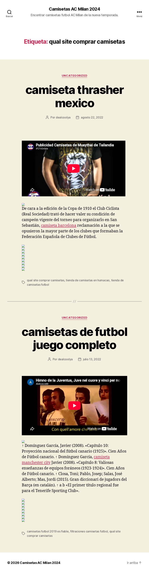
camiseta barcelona (58, 225)
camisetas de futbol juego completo (74, 338)
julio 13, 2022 (92, 359)
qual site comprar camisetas (45, 280)
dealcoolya (63, 117)
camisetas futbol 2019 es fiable (48, 531)
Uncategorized (74, 75)
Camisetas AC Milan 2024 (74, 9)
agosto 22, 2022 (92, 117)
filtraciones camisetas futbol (89, 531)
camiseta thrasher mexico (74, 96)
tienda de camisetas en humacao (88, 280)
